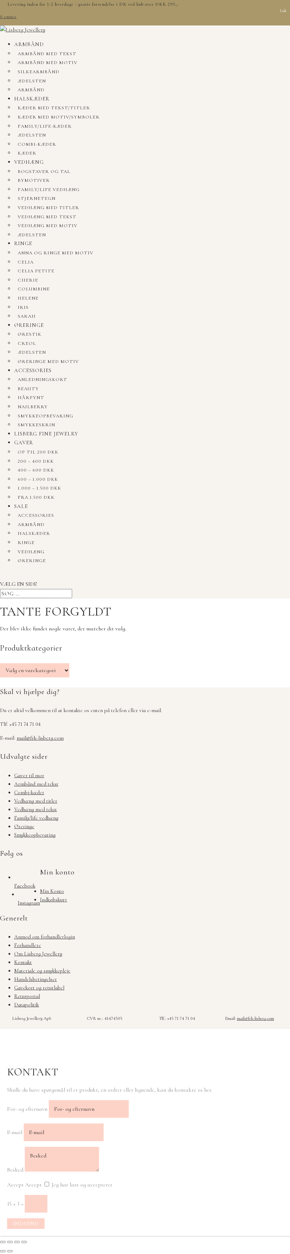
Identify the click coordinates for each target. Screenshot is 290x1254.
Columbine (34, 289)
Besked (15, 1169)
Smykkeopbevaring (45, 416)
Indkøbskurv (53, 899)
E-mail (14, 1132)
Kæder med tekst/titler (54, 108)
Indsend (26, 1223)
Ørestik (29, 334)
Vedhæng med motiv (47, 226)
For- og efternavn (27, 1109)
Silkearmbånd (38, 72)
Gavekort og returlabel (39, 987)
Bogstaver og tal (44, 171)
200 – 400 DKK (36, 461)
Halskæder (32, 99)
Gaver (23, 442)
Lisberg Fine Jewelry (46, 433)
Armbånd (29, 44)
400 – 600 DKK (36, 470)
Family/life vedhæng (49, 189)
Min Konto (52, 891)
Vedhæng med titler (48, 207)
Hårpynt (31, 397)
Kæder (27, 153)
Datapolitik (26, 1004)
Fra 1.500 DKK (36, 497)
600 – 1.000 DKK (38, 479)
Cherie (28, 280)
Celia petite (36, 271)
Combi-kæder (37, 144)
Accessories (33, 370)
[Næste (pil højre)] (10, 1251)
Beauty (28, 389)
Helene (28, 298)
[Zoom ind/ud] (3, 1242)
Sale (21, 506)
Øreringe (29, 325)
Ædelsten (32, 81)
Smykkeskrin (36, 425)
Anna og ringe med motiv (55, 253)
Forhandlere (27, 945)
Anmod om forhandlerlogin (44, 937)
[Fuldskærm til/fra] (10, 1242)
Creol (27, 343)
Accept (15, 1184)
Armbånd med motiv (47, 62)
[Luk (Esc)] (24, 1242)
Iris (23, 307)
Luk (283, 10)
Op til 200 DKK (38, 452)
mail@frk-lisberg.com (40, 738)
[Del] (17, 1242)
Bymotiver (34, 180)
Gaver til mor (29, 775)
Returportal (27, 996)
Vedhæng (29, 162)
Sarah (27, 316)
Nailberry (33, 407)
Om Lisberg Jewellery (38, 953)
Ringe (23, 243)
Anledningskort (42, 379)
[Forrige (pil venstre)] (3, 1251)
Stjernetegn (37, 198)
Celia (26, 262)
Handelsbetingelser (35, 979)
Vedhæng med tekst (47, 217)
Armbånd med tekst (47, 54)
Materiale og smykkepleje (42, 970)
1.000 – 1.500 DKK (39, 488)
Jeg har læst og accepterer (82, 1184)
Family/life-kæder (45, 126)
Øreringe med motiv (48, 361)
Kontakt (23, 962)
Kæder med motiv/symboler (59, 117)
